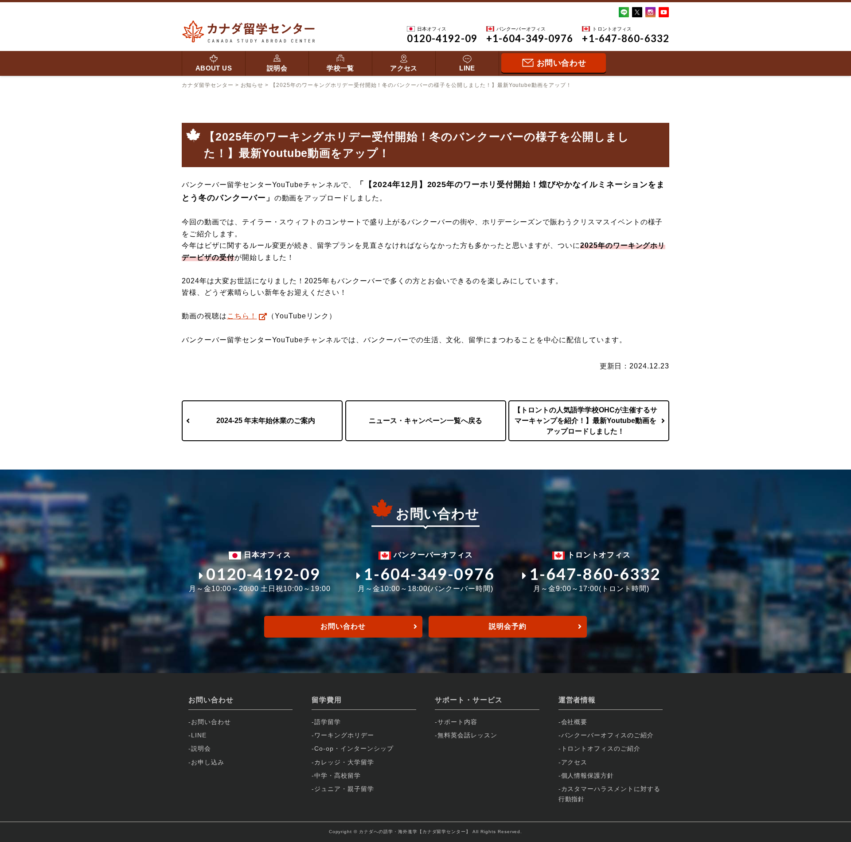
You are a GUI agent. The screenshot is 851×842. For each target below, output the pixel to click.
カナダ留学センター (208, 85)
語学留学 (327, 721)
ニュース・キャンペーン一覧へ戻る (425, 420)
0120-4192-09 (263, 574)
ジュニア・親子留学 (344, 788)
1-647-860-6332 (594, 574)
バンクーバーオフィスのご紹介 (607, 735)
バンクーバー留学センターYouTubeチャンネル (261, 340)
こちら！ (242, 316)
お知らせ (252, 85)
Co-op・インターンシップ (353, 748)
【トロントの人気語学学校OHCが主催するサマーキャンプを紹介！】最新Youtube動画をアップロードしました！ (585, 420)
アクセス (404, 68)
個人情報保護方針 (587, 775)
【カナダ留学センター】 (444, 831)
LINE (467, 68)
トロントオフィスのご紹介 (601, 748)
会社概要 (574, 721)
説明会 (277, 68)
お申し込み (207, 762)
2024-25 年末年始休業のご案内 (265, 420)
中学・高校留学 (337, 775)
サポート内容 (457, 721)
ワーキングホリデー (344, 735)
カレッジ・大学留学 (344, 762)
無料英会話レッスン (467, 735)
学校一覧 (340, 68)
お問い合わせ (343, 626)
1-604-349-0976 (428, 574)
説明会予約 (508, 626)
